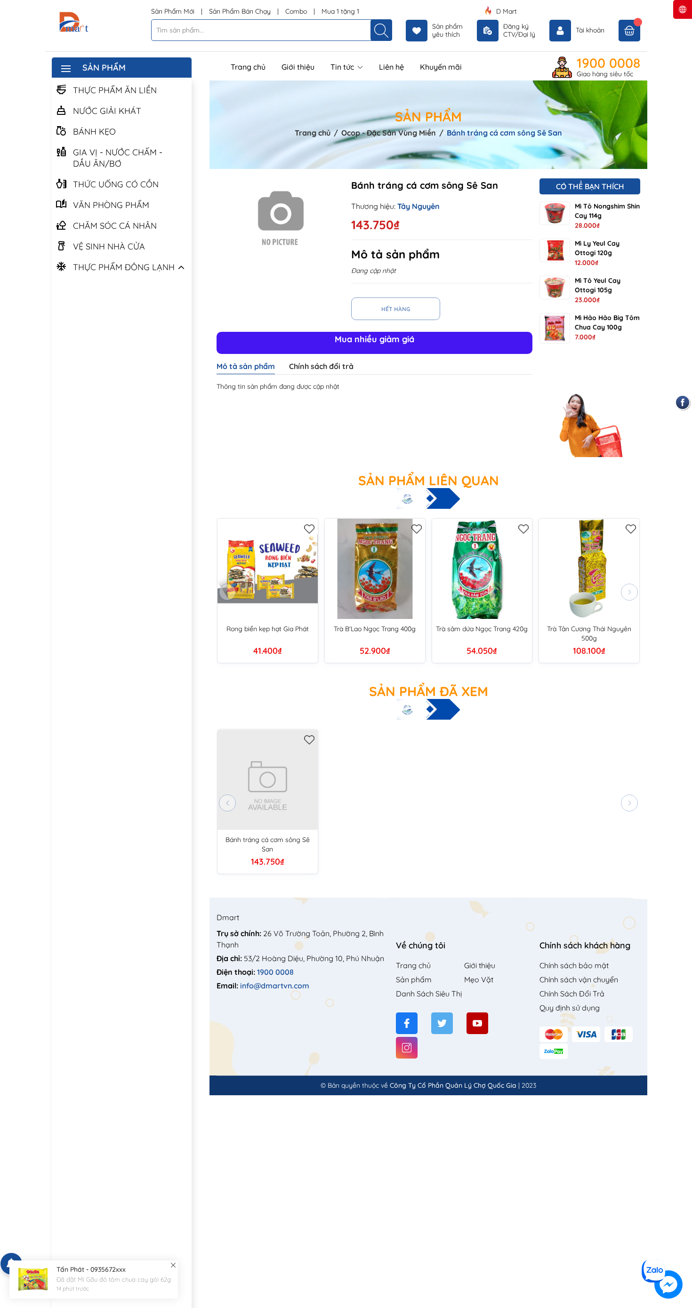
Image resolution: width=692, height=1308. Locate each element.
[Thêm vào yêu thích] (309, 526)
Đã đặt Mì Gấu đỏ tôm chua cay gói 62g (113, 1279)
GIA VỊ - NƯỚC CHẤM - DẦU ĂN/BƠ (117, 158)
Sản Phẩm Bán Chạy (241, 11)
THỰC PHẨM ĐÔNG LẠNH (124, 267)
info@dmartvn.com (274, 985)
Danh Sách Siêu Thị (429, 993)
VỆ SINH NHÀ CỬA (109, 246)
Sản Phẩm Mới (173, 11)
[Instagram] (407, 1048)
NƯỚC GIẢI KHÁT (107, 110)
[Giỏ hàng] (629, 30)
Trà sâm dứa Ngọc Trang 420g (482, 629)
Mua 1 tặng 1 (340, 11)
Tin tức (343, 67)
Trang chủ (248, 67)
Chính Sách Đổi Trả (571, 993)
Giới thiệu (298, 67)
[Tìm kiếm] (381, 30)
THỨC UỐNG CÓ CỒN (116, 184)
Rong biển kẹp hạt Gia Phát (267, 629)
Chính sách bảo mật (574, 965)
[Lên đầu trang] (681, 1252)
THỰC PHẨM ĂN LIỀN (115, 90)
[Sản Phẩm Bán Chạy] (589, 408)
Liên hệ (391, 67)
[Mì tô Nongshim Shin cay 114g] (554, 213)
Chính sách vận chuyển (578, 979)
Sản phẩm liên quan (428, 480)
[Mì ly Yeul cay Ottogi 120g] (554, 250)
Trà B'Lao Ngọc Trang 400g (375, 629)
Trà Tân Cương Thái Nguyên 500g (589, 633)
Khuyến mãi (441, 67)
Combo (297, 11)
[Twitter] (442, 1023)
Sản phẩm (414, 979)
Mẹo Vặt (478, 979)
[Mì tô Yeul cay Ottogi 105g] (554, 287)
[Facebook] (407, 1023)
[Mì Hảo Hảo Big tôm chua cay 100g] (554, 328)
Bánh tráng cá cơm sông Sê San (267, 844)
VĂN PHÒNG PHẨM (111, 205)
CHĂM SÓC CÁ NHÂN (115, 225)
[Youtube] (477, 1023)
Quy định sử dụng (569, 1007)
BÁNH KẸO (94, 131)
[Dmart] (98, 22)
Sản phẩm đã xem (428, 691)
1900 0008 (608, 63)
